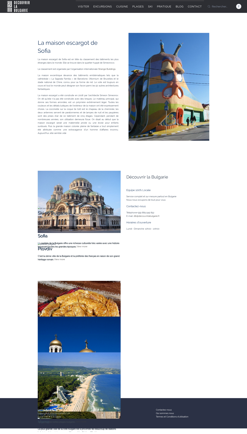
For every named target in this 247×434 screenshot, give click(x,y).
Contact (195, 6)
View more (91, 220)
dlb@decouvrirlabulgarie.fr (147, 216)
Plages (138, 6)
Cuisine (122, 6)
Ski (150, 6)
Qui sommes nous (165, 413)
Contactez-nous (164, 410)
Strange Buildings (106, 69)
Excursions (102, 6)
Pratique (164, 6)
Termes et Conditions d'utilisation (172, 416)
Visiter (83, 6)
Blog (180, 6)
